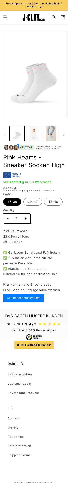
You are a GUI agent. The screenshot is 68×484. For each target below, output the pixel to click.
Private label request (23, 393)
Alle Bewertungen (34, 345)
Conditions (16, 436)
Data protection (19, 446)
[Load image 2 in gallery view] (34, 133)
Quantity (9, 210)
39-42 (33, 202)
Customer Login (19, 383)
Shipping (24, 190)
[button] (5, 17)
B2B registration (20, 374)
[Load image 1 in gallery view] (17, 133)
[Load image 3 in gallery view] (51, 133)
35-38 (12, 202)
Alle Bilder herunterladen (23, 298)
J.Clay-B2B (28, 482)
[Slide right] (64, 134)
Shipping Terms (19, 455)
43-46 (53, 202)
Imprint (13, 427)
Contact (14, 418)
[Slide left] (4, 134)
